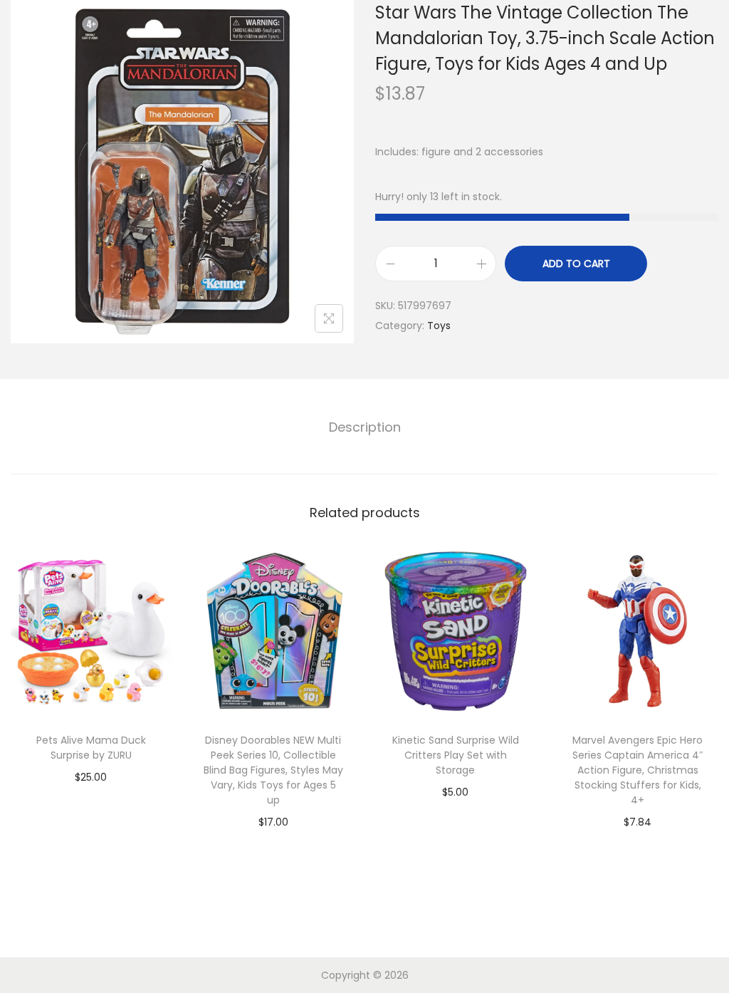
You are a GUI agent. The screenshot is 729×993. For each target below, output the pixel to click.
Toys (439, 325)
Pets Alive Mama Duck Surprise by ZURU (91, 747)
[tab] (365, 427)
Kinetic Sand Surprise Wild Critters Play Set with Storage (455, 755)
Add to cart (576, 263)
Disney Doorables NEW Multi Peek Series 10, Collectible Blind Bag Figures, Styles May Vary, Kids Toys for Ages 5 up (273, 770)
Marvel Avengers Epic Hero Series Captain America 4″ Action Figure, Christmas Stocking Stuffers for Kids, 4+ (637, 770)
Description (365, 427)
